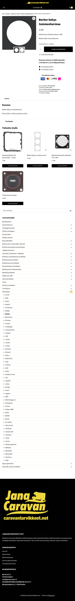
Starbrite (8, 429)
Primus (7, 406)
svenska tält (9, 432)
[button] (33, 18)
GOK (6, 368)
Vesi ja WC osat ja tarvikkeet (11, 467)
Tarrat (4, 282)
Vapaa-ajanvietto (7, 464)
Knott (7, 390)
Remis (7, 419)
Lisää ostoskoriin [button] (13, 166)
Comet (7, 339)
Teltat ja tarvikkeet (8, 285)
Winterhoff (8, 454)
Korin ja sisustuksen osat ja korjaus (13, 247)
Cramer (7, 343)
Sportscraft (9, 425)
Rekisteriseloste (7, 557)
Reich (7, 413)
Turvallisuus (6, 288)
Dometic (8, 349)
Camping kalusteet (8, 228)
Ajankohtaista (6, 222)
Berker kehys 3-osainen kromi (36, 155)
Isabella (8, 381)
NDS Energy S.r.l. (10, 400)
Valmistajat (6, 292)
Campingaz (9, 327)
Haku (71, 211)
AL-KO (7, 295)
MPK (6, 397)
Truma (7, 441)
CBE (6, 336)
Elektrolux (8, 359)
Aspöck (7, 304)
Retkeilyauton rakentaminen (11, 269)
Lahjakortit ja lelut (8, 250)
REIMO (7, 416)
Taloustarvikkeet (8, 279)
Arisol (7, 301)
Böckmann (8, 317)
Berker (45, 89)
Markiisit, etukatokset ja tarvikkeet (14, 257)
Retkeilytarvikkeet (8, 273)
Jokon (7, 384)
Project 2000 (9, 409)
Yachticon (8, 457)
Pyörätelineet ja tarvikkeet (11, 266)
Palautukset (6, 554)
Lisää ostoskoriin (58, 49)
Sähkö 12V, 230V (7, 276)
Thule (7, 438)
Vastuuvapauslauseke (9, 561)
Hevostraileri (6, 234)
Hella (7, 371)
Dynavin (8, 352)
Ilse (6, 378)
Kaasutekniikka (7, 241)
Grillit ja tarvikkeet (8, 231)
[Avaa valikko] (4, 7)
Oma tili (4, 551)
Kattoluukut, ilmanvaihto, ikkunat (13, 244)
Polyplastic (9, 403)
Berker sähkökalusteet (54, 89)
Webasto (8, 448)
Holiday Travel (10, 374)
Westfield (8, 451)
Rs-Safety (8, 422)
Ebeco (7, 355)
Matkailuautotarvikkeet (10, 260)
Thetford (8, 435)
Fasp (6, 362)
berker (52, 91)
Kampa (7, 387)
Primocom (51, 595)
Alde (6, 298)
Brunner (8, 320)
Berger (7, 311)
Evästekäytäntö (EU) (9, 564)
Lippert (7, 394)
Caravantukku (10, 330)
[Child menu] (71, 225)
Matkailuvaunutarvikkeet (10, 263)
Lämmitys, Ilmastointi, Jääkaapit (13, 253)
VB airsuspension (10, 444)
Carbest (7, 333)
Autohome (8, 308)
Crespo (7, 346)
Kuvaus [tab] (7, 98)
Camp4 (7, 324)
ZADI (7, 460)
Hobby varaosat (7, 238)
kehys (56, 91)
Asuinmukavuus (7, 225)
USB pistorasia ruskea (9, 195)
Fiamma (8, 365)
